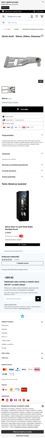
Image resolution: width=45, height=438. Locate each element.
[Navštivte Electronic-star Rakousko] (7, 400)
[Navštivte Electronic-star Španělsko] (24, 400)
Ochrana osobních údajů (10, 304)
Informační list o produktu (11, 236)
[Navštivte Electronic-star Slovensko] (28, 400)
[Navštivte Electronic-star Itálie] (19, 400)
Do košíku (24, 109)
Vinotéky (16, 29)
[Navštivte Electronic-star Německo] (3, 400)
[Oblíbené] (36, 16)
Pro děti (4, 348)
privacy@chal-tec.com (25, 308)
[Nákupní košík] (41, 16)
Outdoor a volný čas (7, 344)
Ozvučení (4, 333)
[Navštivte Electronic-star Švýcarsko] (11, 400)
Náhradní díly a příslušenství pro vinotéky (33, 29)
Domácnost (5, 325)
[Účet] (32, 16)
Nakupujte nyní (5, 7)
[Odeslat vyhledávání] (3, 22)
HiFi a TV (4, 337)
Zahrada (4, 329)
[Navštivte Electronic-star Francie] (15, 400)
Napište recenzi (23, 263)
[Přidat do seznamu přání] (42, 36)
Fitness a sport (6, 340)
